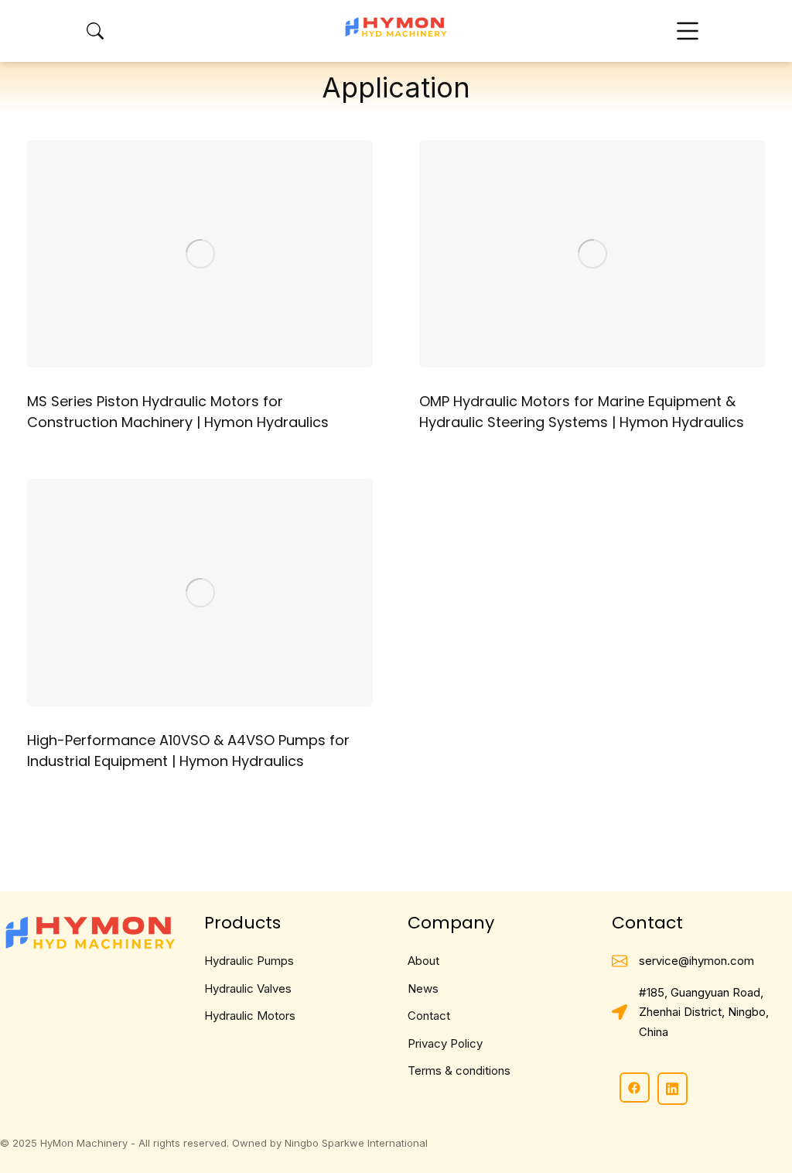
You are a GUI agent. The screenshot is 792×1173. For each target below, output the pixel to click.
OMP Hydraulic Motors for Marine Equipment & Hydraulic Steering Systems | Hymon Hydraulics (581, 412)
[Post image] (200, 254)
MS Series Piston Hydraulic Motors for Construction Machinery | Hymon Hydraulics (178, 412)
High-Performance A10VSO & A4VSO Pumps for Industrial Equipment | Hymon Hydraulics (188, 750)
